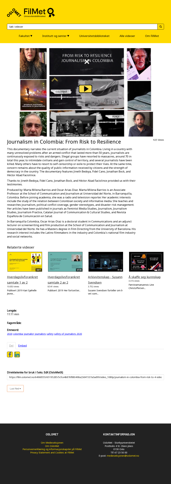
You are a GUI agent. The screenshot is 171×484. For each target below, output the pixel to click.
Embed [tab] (22, 345)
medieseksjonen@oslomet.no (123, 455)
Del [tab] (11, 345)
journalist (29, 333)
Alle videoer (127, 36)
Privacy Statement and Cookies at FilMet (52, 452)
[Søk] (160, 27)
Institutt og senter (54, 36)
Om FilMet (152, 36)
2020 (9, 333)
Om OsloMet (52, 446)
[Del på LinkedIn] (17, 354)
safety (50, 333)
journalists (40, 333)
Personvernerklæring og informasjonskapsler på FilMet (52, 449)
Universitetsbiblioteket (94, 36)
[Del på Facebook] (10, 354)
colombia (18, 333)
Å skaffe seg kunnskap (145, 277)
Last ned (15, 388)
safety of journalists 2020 (68, 333)
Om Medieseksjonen (52, 442)
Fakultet (24, 36)
